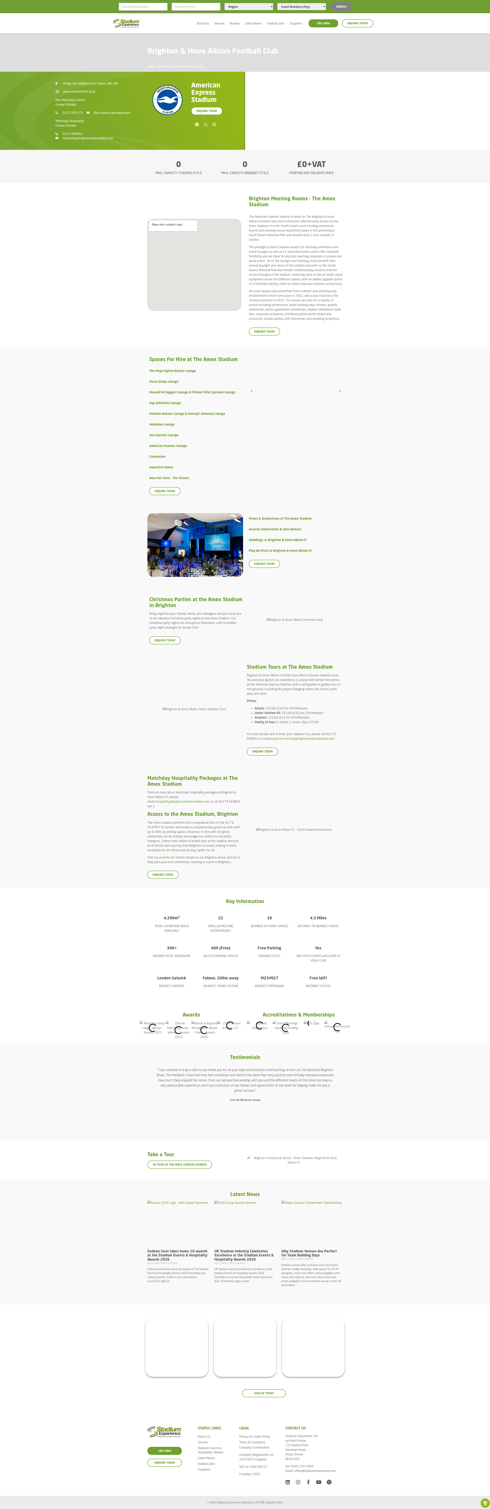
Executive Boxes (161, 467)
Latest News (253, 23)
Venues (219, 23)
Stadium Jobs (275, 23)
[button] (196, 370)
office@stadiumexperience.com (315, 1470)
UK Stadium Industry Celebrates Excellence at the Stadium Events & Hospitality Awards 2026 (244, 1255)
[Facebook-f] (308, 1482)
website (164, 857)
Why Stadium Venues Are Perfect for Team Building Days (309, 1253)
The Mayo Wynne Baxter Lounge (172, 371)
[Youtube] (318, 1482)
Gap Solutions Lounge (165, 403)
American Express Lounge (168, 446)
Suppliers (296, 23)
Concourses (157, 456)
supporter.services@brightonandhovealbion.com (303, 738)
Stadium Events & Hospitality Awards (210, 1450)
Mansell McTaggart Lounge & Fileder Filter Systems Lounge (192, 392)
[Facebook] (197, 124)
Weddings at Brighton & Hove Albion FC (278, 540)
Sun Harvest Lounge (164, 435)
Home (151, 66)
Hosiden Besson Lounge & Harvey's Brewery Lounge (187, 414)
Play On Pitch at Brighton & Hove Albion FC (280, 551)
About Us (203, 23)
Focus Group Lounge (163, 381)
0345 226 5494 (302, 1466)
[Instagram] (214, 124)
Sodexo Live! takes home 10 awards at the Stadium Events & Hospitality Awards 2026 (177, 1255)
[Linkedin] (287, 1482)
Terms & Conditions (252, 1442)
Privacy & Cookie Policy (254, 1436)
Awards (234, 23)
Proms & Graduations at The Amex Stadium (280, 518)
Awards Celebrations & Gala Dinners (275, 529)
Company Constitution (254, 1447)
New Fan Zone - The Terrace (169, 478)
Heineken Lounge (162, 424)
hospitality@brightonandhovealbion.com (182, 801)
